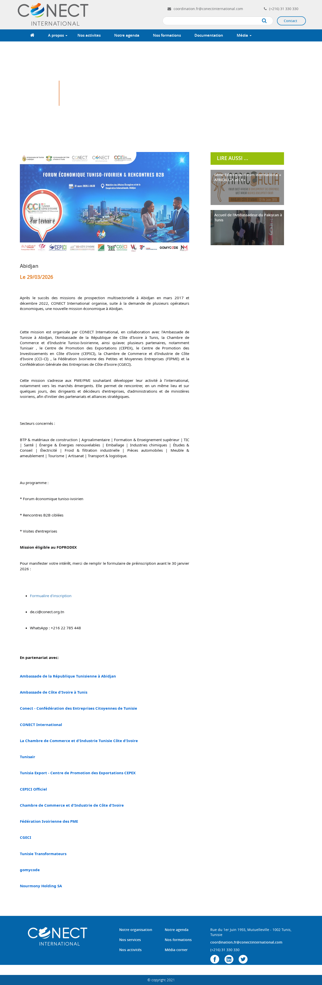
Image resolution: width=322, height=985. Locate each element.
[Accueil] (54, 14)
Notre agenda (126, 35)
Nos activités (130, 949)
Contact (290, 20)
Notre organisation (135, 929)
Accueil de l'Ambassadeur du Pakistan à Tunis (248, 217)
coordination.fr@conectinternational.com (208, 8)
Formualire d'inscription (50, 595)
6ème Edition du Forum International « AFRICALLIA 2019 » (247, 177)
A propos (56, 35)
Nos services (130, 939)
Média (243, 35)
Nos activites (89, 35)
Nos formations (167, 35)
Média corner (176, 949)
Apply (269, 21)
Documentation (208, 35)
